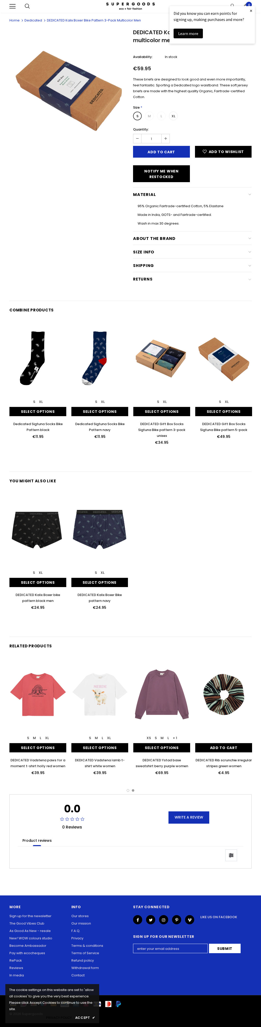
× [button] (251, 10)
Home (14, 20)
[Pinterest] (176, 919)
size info (143, 252)
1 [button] (128, 790)
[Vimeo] (189, 919)
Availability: (143, 56)
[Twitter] (150, 919)
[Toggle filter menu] (231, 855)
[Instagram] (163, 919)
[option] (68, 89)
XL (173, 116)
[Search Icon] (27, 6)
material (144, 194)
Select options (38, 411)
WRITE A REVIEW (189, 817)
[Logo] (130, 6)
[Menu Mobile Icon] (12, 6)
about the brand (154, 238)
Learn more (188, 33)
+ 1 (175, 738)
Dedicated (33, 20)
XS (149, 738)
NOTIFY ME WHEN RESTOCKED (161, 174)
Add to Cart (224, 747)
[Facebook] (137, 919)
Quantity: (141, 129)
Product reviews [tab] (37, 840)
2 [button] (133, 790)
